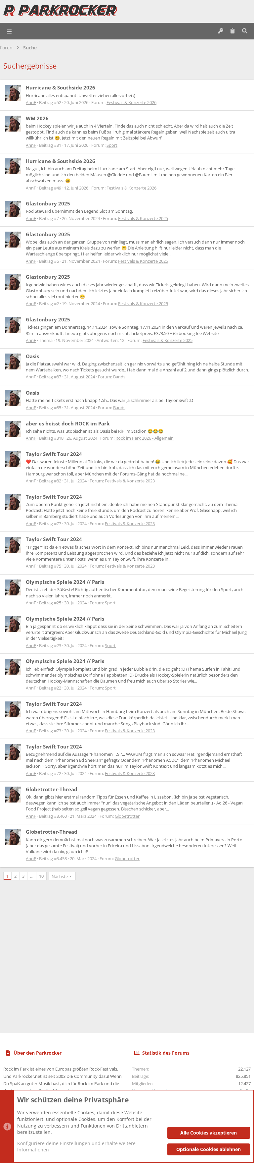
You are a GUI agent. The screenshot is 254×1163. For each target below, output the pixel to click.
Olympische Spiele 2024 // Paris (65, 582)
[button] (9, 31)
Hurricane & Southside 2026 (60, 87)
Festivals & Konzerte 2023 (130, 481)
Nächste (60, 876)
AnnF (31, 102)
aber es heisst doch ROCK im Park (67, 423)
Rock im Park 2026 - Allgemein (144, 438)
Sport (111, 145)
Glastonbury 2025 (48, 203)
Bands (119, 377)
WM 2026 (37, 118)
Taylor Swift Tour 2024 (54, 454)
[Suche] (244, 31)
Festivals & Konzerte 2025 (143, 218)
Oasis (32, 356)
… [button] (31, 876)
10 (41, 876)
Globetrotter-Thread (51, 789)
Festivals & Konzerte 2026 (131, 102)
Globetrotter (127, 816)
